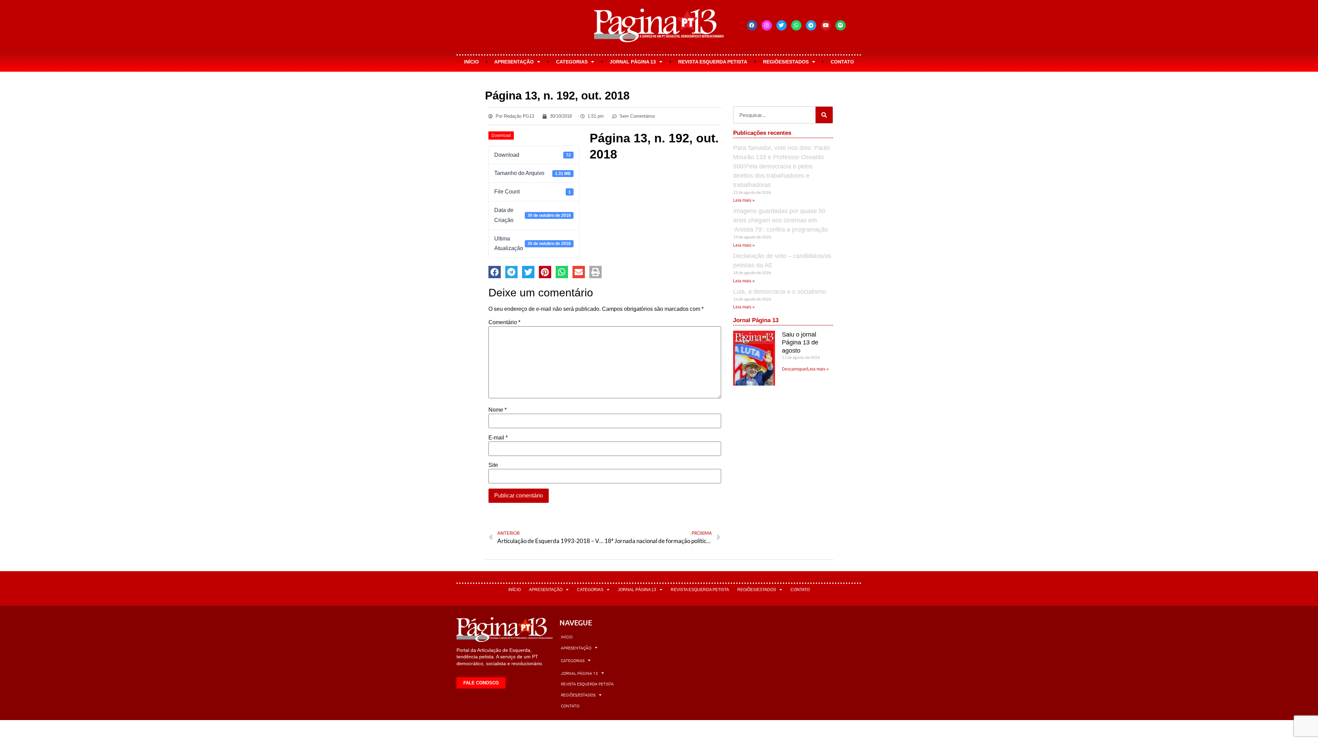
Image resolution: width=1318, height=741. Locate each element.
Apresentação (514, 61)
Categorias (572, 61)
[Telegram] (811, 25)
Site (493, 465)
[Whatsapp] (796, 25)
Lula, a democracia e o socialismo (779, 291)
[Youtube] (826, 25)
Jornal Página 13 (633, 61)
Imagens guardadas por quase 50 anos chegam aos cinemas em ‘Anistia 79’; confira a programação (780, 220)
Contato (842, 61)
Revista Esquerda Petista (712, 61)
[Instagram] (767, 25)
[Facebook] (752, 25)
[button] (494, 272)
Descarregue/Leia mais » (805, 369)
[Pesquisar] (824, 115)
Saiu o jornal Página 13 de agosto (800, 342)
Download (501, 135)
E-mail (498, 437)
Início (471, 61)
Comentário (504, 322)
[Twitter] (781, 25)
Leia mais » (744, 200)
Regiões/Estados (786, 61)
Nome (497, 410)
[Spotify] (840, 25)
